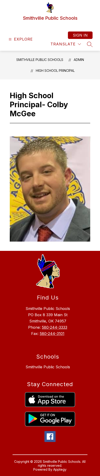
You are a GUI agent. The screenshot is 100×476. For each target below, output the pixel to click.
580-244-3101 (52, 333)
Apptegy (60, 469)
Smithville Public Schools (39, 60)
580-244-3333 (54, 327)
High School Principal (55, 71)
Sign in (80, 35)
